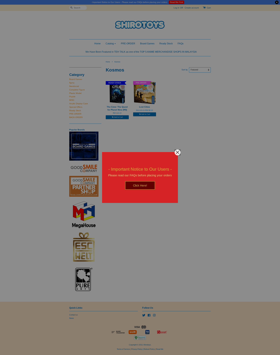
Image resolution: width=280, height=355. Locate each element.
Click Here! (140, 185)
